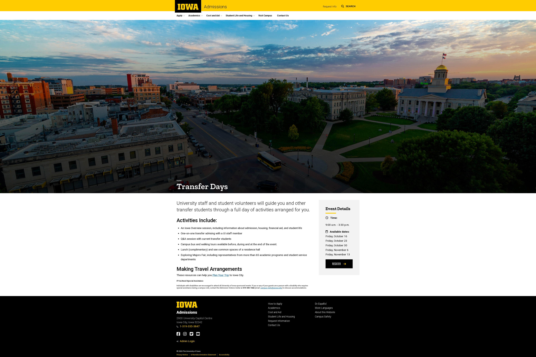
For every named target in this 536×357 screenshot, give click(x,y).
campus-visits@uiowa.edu (271, 288)
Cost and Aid (274, 312)
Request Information (279, 321)
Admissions (215, 6)
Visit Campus (265, 15)
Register (336, 263)
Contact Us (283, 15)
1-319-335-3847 (190, 326)
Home (179, 180)
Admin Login (187, 341)
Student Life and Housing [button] (239, 15)
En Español (320, 303)
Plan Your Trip (220, 275)
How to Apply (275, 303)
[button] (348, 6)
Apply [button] (179, 15)
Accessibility (224, 355)
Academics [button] (194, 15)
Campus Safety (323, 316)
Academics (274, 308)
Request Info (330, 6)
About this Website (325, 312)
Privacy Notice (182, 355)
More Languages (324, 308)
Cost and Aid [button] (213, 15)
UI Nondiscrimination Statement (203, 355)
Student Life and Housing (281, 316)
